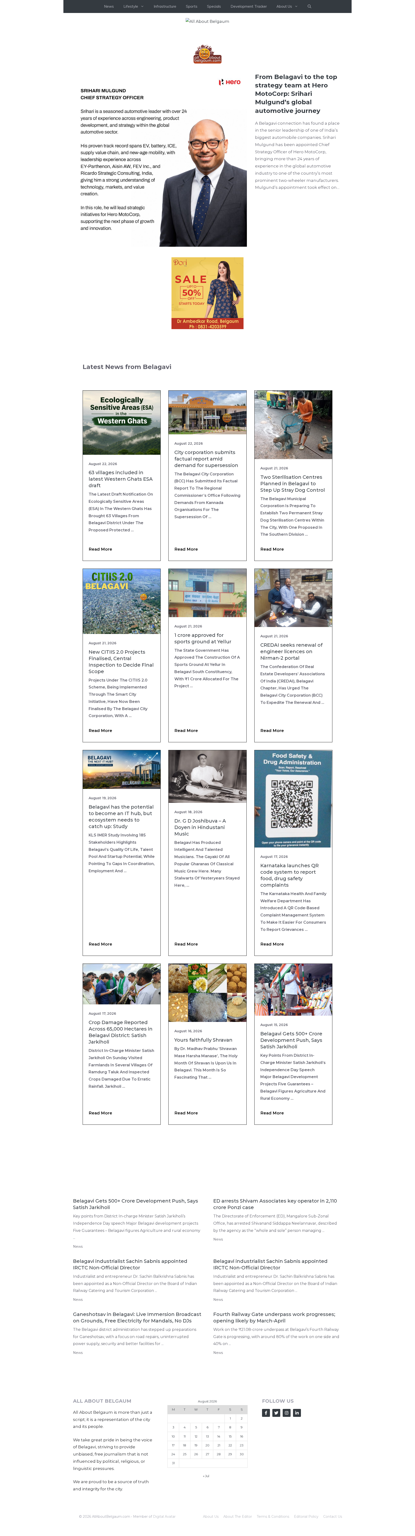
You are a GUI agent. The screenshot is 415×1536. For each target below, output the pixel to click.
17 (173, 1517)
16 (241, 1508)
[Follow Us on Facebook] (266, 1485)
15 (230, 1508)
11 (185, 1508)
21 (219, 1517)
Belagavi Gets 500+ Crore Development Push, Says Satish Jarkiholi (291, 1112)
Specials (214, 6)
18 (184, 1517)
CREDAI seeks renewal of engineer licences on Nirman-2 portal (291, 723)
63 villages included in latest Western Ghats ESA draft (121, 551)
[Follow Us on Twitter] (276, 1485)
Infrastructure (165, 6)
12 (196, 1508)
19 (196, 1517)
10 (173, 1508)
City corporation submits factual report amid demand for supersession (206, 531)
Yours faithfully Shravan (203, 1112)
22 (230, 1517)
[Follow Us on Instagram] (287, 1485)
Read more (100, 621)
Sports (191, 6)
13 (207, 1508)
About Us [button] (284, 6)
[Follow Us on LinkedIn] (297, 1485)
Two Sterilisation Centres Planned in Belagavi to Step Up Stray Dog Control (292, 555)
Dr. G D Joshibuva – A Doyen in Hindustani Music (200, 899)
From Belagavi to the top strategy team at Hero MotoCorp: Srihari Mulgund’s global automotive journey (296, 165)
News (109, 6)
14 (218, 1508)
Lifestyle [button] (130, 6)
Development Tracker (249, 6)
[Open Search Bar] (309, 6)
